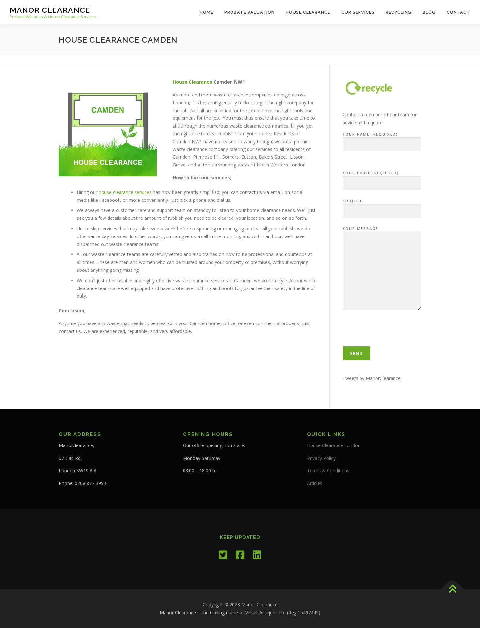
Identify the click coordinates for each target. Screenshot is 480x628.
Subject (352, 200)
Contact (458, 12)
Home (206, 12)
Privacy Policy (321, 458)
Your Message (360, 228)
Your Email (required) (371, 172)
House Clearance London (333, 445)
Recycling (398, 12)
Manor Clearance (50, 10)
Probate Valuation (249, 12)
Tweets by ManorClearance (372, 378)
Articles (314, 483)
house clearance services (125, 192)
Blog (429, 12)
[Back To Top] (452, 589)
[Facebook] (240, 555)
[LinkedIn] (257, 555)
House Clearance (308, 12)
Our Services (358, 12)
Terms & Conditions (328, 470)
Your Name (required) (370, 134)
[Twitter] (223, 555)
